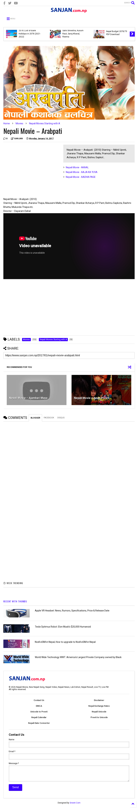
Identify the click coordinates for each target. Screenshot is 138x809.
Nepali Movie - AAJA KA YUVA (81, 172)
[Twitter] (9, 3)
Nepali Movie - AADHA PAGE (81, 177)
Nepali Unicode (99, 712)
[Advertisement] (31, 168)
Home (6, 123)
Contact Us (39, 700)
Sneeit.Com (75, 803)
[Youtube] (16, 3)
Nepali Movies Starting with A (44, 123)
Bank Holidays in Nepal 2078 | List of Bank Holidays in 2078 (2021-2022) (30, 32)
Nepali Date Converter (39, 723)
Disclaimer (99, 700)
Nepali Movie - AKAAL (77, 167)
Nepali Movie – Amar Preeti (91, 398)
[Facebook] (4, 3)
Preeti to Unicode (99, 717)
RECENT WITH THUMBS (15, 601)
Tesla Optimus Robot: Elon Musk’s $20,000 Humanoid (63, 626)
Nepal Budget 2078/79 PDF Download (116, 33)
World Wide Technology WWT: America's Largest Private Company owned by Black (78, 657)
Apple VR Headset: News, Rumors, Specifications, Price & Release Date (72, 610)
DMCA (39, 706)
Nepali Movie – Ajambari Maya (28, 398)
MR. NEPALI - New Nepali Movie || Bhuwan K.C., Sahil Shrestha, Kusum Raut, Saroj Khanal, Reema (73, 30)
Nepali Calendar (38, 717)
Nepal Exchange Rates (99, 706)
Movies (19, 123)
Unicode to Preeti (38, 712)
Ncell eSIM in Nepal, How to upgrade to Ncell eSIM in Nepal (65, 642)
